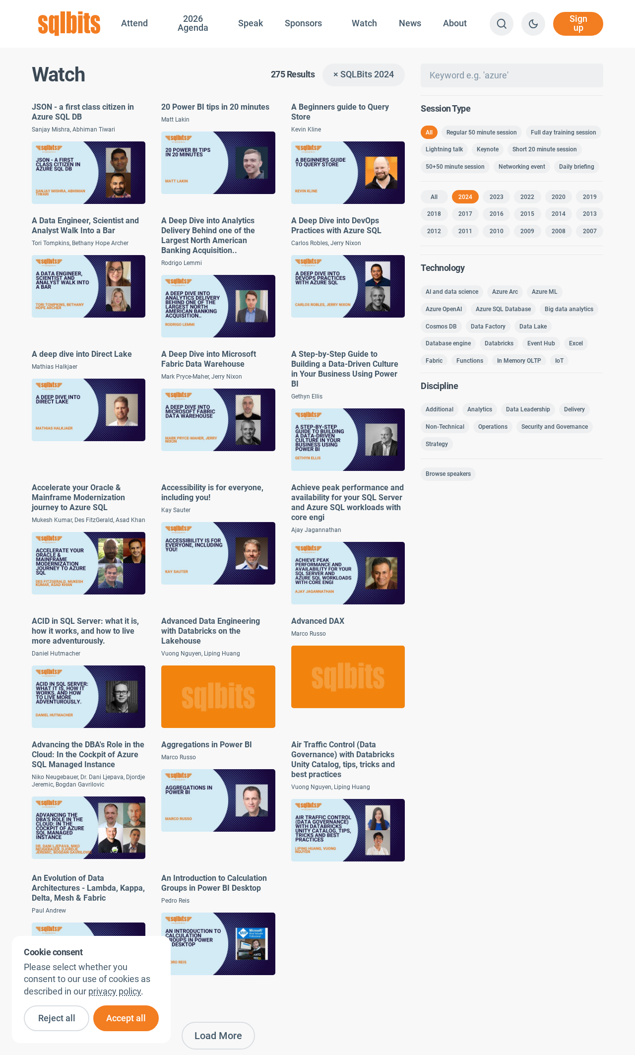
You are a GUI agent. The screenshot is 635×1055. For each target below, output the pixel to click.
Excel (576, 343)
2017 (465, 213)
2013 (590, 213)
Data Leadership (528, 409)
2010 (497, 231)
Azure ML (545, 291)
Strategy (437, 444)
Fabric (434, 360)
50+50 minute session (455, 166)
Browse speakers (448, 473)
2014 (559, 213)
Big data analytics (569, 309)
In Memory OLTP (519, 360)
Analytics (479, 409)
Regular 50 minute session (481, 132)
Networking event (522, 166)
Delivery (574, 409)
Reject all (56, 1018)
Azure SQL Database (503, 309)
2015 (527, 213)
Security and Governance (554, 426)
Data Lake (533, 326)
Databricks (499, 343)
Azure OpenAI (444, 309)
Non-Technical (445, 426)
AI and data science (452, 291)
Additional (439, 409)
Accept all (126, 1018)
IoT (559, 360)
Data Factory (488, 326)
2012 (434, 231)
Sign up (578, 23)
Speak (250, 23)
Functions (469, 360)
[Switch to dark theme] (533, 24)
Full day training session (563, 132)
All (429, 132)
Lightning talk (444, 149)
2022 (527, 197)
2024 (465, 197)
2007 (590, 231)
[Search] (501, 24)
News (410, 23)
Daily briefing (576, 166)
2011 (465, 231)
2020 (559, 197)
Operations (493, 426)
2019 (590, 197)
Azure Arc (505, 291)
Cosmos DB (441, 326)
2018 (434, 213)
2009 (527, 231)
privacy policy (114, 991)
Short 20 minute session (544, 149)
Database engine (448, 343)
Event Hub (541, 343)
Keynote (488, 149)
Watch (364, 23)
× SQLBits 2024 (363, 74)
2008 (559, 231)
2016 (497, 213)
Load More (218, 1036)
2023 (497, 197)
